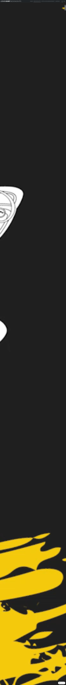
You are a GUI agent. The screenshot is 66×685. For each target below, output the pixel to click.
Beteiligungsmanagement (48, 1)
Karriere (57, 1)
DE (62, 1)
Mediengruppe (37, 1)
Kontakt (65, 8)
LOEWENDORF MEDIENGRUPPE (11, 1)
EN (64, 1)
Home (31, 1)
